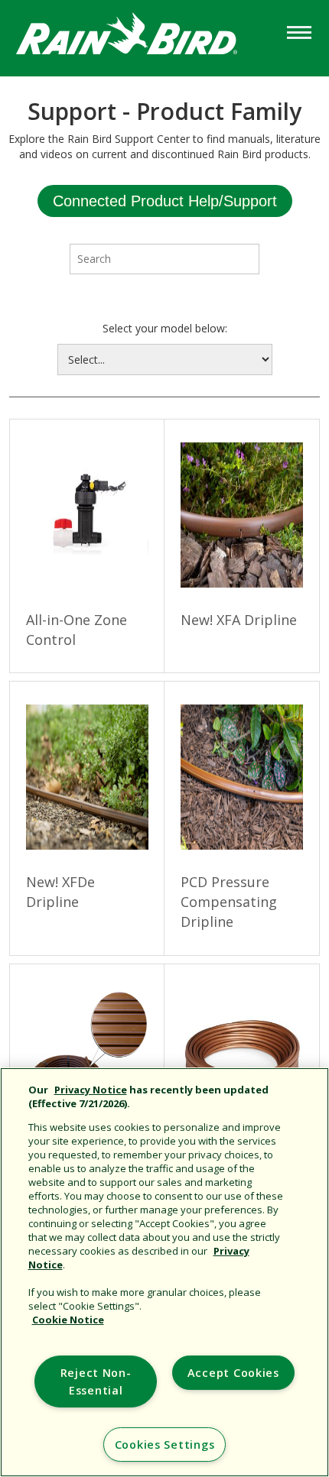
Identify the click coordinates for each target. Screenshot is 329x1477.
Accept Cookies (233, 1372)
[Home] (141, 37)
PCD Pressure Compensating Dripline (229, 901)
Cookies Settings (165, 1444)
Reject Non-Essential (96, 1381)
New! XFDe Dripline (60, 892)
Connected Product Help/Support (165, 201)
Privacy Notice (90, 1089)
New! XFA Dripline (239, 620)
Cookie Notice (68, 1319)
